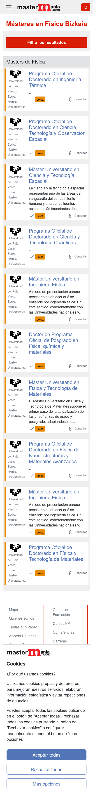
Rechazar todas (46, 769)
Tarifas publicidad (23, 627)
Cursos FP (61, 623)
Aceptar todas (46, 754)
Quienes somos (21, 618)
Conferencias (63, 632)
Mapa (13, 609)
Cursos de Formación (61, 612)
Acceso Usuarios (22, 635)
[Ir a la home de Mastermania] (38, 7)
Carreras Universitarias (64, 643)
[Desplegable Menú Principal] (9, 7)
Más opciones (46, 783)
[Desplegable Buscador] (85, 7)
